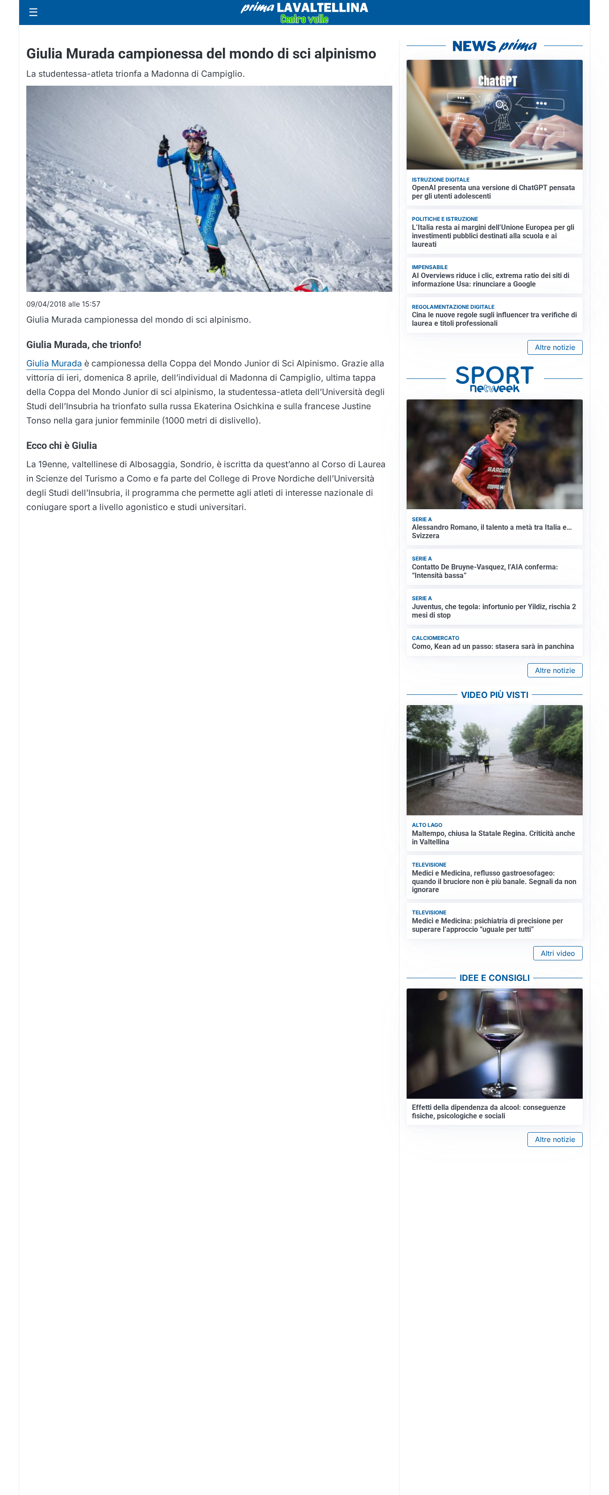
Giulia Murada (54, 363)
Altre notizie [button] (555, 347)
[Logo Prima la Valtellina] (304, 12)
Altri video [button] (558, 953)
